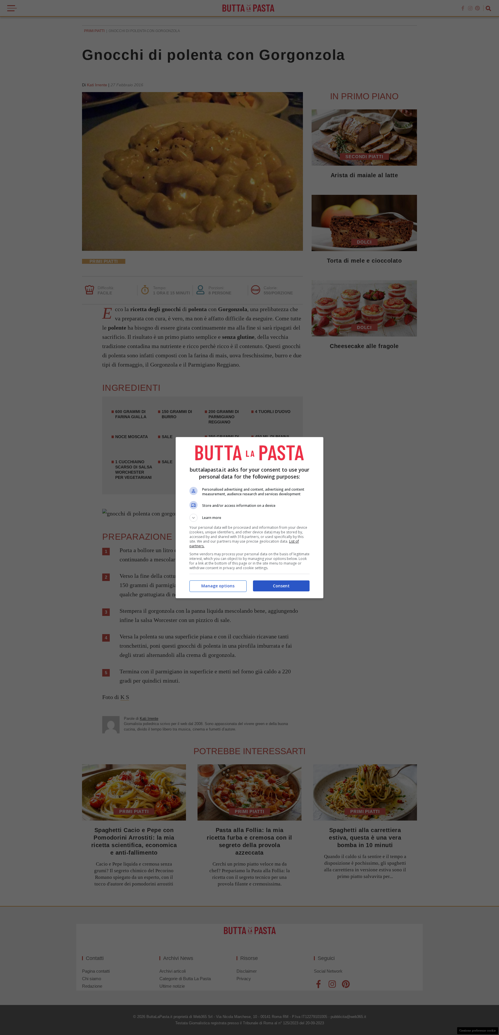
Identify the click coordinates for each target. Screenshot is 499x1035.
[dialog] (249, 517)
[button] (249, 518)
